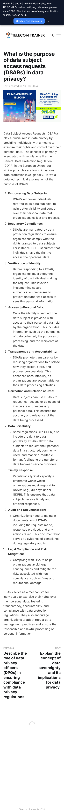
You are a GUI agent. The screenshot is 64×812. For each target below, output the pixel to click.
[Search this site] (52, 35)
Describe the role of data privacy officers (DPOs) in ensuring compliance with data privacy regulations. (15, 673)
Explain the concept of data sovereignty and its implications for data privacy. (49, 668)
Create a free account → (29, 21)
